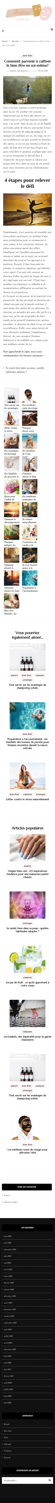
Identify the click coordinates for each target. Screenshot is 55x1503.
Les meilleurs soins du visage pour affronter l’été (27, 1151)
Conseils (40, 675)
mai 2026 (7, 1243)
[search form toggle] (52, 29)
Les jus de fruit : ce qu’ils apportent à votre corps (27, 984)
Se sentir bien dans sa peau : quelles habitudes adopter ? (27, 930)
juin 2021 (7, 1369)
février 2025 (9, 1283)
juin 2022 (7, 1356)
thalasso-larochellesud (19, 71)
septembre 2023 (10, 1323)
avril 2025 (8, 1269)
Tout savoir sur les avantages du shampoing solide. (27, 686)
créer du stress (33, 131)
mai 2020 (7, 1403)
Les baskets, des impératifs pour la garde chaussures (27, 1038)
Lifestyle (27, 680)
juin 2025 (7, 1256)
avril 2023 (8, 1343)
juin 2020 (7, 1396)
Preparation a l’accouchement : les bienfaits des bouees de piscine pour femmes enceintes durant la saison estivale (27, 743)
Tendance (27, 1032)
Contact (7, 1195)
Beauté (14, 675)
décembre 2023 (10, 1309)
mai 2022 (7, 1363)
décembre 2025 (10, 1249)
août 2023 (8, 1329)
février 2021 (9, 1376)
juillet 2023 (8, 1336)
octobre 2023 (9, 1316)
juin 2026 (7, 1236)
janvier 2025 (9, 1289)
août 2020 (8, 1383)
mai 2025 (7, 1263)
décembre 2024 (10, 1296)
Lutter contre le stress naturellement (27, 799)
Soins (6, 1437)
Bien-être (27, 56)
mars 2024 (8, 1303)
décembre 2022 (10, 1349)
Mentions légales (11, 1202)
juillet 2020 (8, 1389)
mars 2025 (8, 1276)
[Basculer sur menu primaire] (3, 31)
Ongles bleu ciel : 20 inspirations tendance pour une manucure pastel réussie (27, 874)
